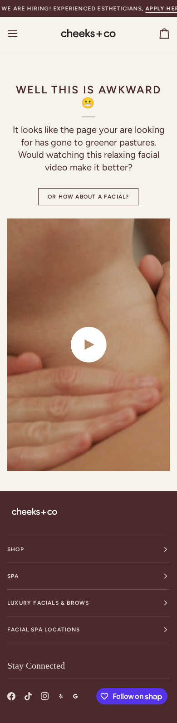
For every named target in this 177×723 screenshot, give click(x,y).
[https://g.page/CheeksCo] (75, 696)
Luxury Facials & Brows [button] (48, 603)
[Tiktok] (28, 696)
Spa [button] (13, 576)
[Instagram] (45, 696)
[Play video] (88, 344)
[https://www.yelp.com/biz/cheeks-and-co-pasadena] (61, 696)
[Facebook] (11, 696)
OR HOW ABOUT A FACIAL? (88, 197)
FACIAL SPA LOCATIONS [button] (43, 629)
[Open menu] (20, 33)
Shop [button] (15, 549)
